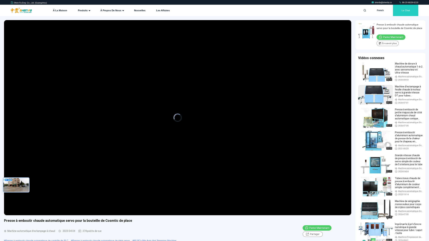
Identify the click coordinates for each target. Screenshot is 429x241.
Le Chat (406, 10)
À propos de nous (111, 10)
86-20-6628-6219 (410, 2)
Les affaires (163, 10)
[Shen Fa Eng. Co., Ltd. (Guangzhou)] (21, 10)
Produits (83, 10)
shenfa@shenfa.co (383, 2)
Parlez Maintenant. (319, 228)
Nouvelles (139, 10)
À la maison (60, 10)
